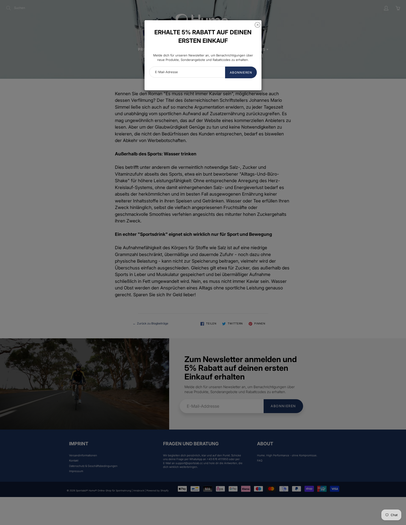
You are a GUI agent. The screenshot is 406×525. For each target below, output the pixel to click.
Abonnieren (241, 72)
